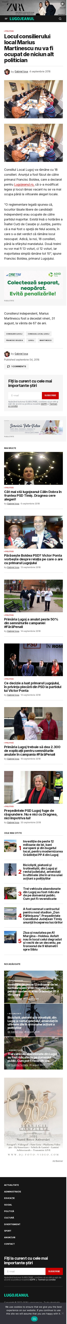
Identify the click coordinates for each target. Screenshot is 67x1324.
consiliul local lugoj (38, 334)
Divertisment (12, 1224)
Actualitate (15, 1014)
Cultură (9, 1218)
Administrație (16, 981)
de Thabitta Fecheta (18, 1065)
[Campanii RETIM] (33, 285)
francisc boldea (14, 340)
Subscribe (50, 395)
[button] (6, 19)
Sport (7, 1231)
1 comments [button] (18, 366)
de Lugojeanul (15, 999)
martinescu (46, 340)
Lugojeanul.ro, (24, 184)
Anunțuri (9, 1237)
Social (8, 1205)
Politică (9, 31)
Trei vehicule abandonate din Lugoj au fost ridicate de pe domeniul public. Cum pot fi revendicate (41, 893)
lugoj (31, 340)
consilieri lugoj (14, 334)
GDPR (44, 404)
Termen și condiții (47, 1279)
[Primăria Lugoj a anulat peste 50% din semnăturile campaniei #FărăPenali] (33, 596)
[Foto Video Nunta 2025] (33, 427)
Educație (9, 1198)
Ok (34, 1319)
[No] (62, 1313)
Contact (9, 1244)
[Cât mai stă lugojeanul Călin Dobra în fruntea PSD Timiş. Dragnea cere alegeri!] (33, 468)
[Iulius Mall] (33, 7)
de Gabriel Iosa (15, 1032)
